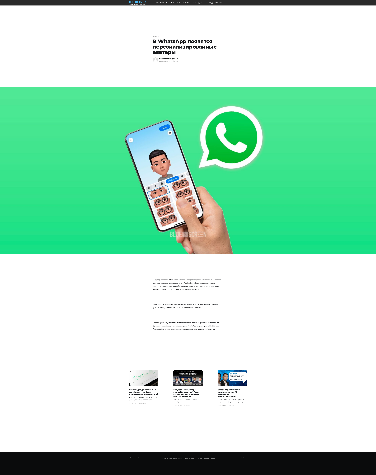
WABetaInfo (188, 282)
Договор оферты (190, 458)
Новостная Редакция (168, 59)
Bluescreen (132, 458)
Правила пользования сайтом (172, 458)
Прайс (200, 458)
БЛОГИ (186, 3)
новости (156, 36)
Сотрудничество (209, 458)
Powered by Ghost (241, 458)
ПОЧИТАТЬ (175, 3)
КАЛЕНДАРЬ (198, 3)
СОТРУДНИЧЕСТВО (214, 3)
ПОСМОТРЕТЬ (162, 3)
